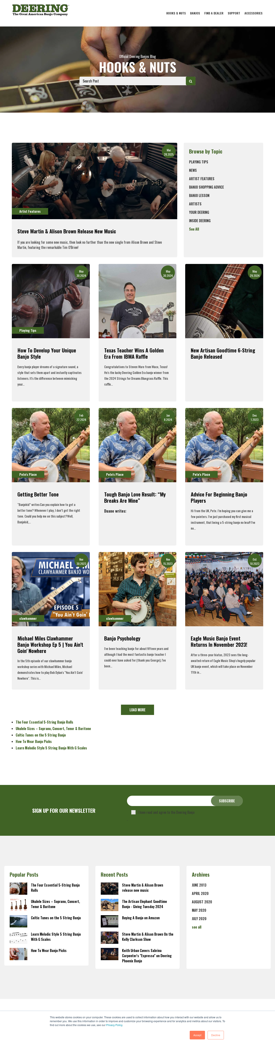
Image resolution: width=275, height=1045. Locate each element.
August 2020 (202, 901)
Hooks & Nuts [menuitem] (176, 13)
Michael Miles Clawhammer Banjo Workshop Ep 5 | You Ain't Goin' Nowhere (50, 644)
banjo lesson (199, 195)
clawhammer (28, 618)
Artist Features (201, 178)
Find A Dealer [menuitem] (213, 13)
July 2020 (199, 918)
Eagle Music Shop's (225, 660)
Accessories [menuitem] (253, 13)
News (193, 170)
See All (194, 229)
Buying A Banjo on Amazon (141, 917)
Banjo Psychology (122, 638)
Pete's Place (28, 474)
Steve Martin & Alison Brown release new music (66, 231)
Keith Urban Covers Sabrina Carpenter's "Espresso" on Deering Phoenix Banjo (147, 955)
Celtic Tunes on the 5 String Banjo (41, 735)
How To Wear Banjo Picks (34, 741)
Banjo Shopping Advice (206, 187)
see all (196, 927)
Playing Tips (198, 161)
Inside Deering (200, 220)
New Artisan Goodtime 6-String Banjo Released (223, 353)
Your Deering (199, 212)
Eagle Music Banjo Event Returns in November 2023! (219, 641)
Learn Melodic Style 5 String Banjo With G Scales (51, 747)
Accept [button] (197, 1035)
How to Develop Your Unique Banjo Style (46, 353)
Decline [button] (215, 1035)
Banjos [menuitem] (195, 13)
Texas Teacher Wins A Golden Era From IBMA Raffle (134, 353)
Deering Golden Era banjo (137, 372)
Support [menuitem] (234, 13)
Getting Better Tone (38, 494)
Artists (195, 203)
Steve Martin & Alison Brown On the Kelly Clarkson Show (147, 937)
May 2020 (199, 910)
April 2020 (200, 893)
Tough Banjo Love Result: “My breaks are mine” (135, 497)
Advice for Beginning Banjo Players (219, 497)
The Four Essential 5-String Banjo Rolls (44, 722)
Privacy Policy (114, 1025)
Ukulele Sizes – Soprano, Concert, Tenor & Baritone (53, 728)
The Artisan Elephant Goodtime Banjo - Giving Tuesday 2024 (144, 904)
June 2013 (199, 885)
